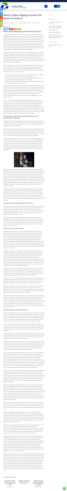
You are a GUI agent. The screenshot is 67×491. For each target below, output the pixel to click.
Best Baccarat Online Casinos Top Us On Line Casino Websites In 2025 (10, 483)
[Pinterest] (12, 29)
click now (30, 49)
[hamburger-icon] (45, 6)
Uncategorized (36, 22)
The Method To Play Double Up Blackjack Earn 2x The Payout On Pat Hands (38, 483)
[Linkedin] (10, 29)
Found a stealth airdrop (53, 30)
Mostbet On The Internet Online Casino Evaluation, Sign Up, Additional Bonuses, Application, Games (56, 36)
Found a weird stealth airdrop (54, 32)
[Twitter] (7, 29)
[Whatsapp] (17, 29)
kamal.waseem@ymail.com (11, 22)
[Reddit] (15, 29)
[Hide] (0, 28)
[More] (20, 29)
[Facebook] (4, 29)
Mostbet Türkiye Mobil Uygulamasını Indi (24, 481)
